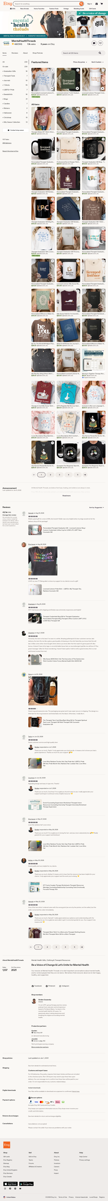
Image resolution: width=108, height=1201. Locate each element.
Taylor (30, 736)
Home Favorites (39, 8)
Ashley (30, 860)
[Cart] (101, 3)
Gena (30, 674)
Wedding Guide (79, 8)
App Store (10, 1184)
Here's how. (76, 1091)
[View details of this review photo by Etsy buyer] (42, 561)
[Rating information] (13, 44)
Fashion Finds (53, 8)
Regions (102, 1197)
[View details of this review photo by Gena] (42, 690)
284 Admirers (7, 143)
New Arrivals (24, 8)
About (25, 53)
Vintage (66, 8)
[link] (33, 474)
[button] (94, 43)
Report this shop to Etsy (10, 151)
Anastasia (31, 604)
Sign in (89, 4)
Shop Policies (38, 53)
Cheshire (31, 633)
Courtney (31, 778)
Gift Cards (92, 8)
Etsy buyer (31, 544)
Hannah (30, 513)
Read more (67, 496)
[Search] (81, 3)
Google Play (26, 1184)
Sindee (37, 747)
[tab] (16, 62)
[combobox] (46, 3)
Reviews (15, 53)
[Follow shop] (100, 43)
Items (5, 53)
